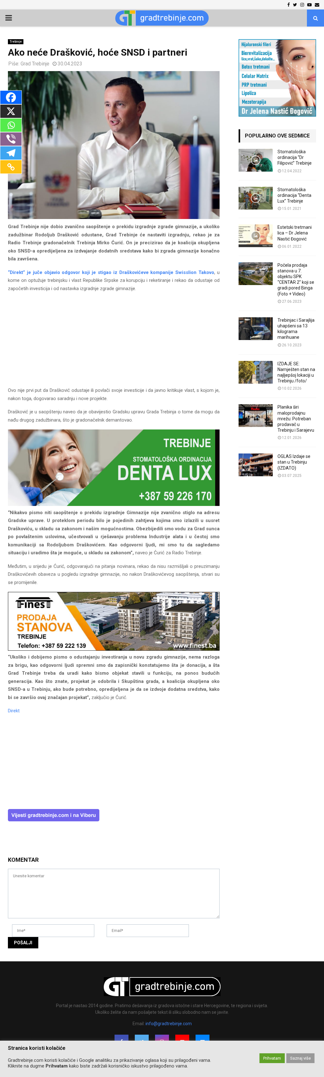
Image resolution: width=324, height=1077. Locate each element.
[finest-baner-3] (114, 649)
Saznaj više (300, 1058)
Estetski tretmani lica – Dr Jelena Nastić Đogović (294, 233)
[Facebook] (11, 97)
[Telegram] (11, 153)
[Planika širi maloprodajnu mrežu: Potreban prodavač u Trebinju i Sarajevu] (256, 415)
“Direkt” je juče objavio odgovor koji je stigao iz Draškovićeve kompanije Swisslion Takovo (111, 272)
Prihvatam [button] (272, 1058)
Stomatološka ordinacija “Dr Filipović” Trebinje (294, 157)
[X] (11, 111)
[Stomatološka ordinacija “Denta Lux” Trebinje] (256, 198)
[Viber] (11, 139)
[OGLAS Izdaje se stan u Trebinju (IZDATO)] (256, 464)
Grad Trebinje (35, 64)
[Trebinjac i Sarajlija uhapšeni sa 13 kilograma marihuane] (256, 328)
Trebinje (15, 41)
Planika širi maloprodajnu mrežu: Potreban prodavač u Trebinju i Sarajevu (295, 419)
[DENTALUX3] (114, 504)
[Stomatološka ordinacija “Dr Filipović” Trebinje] (256, 160)
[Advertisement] (114, 342)
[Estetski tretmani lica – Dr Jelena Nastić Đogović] (256, 235)
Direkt (14, 711)
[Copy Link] (11, 167)
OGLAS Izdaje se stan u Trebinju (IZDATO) (293, 462)
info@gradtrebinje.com (169, 1023)
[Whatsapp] (11, 125)
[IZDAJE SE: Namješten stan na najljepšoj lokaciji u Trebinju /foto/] (256, 372)
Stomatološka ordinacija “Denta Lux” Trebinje (294, 195)
